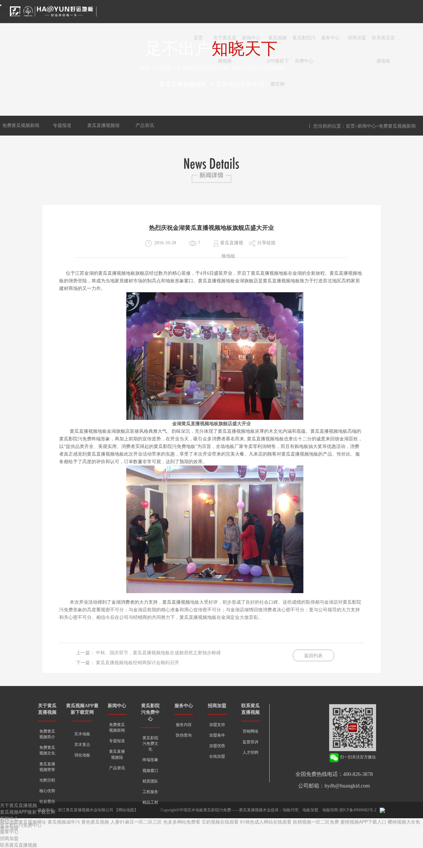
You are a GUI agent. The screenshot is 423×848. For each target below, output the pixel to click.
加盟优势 (217, 746)
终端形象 (150, 759)
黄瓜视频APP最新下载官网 (277, 42)
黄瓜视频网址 (32, 821)
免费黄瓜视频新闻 (20, 125)
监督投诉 (250, 742)
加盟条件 (217, 735)
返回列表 (313, 655)
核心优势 (47, 790)
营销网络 (250, 731)
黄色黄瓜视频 (95, 821)
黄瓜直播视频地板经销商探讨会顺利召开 (137, 662)
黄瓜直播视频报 (103, 125)
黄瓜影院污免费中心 (304, 42)
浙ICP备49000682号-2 (357, 810)
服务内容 (184, 724)
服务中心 (330, 37)
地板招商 (330, 810)
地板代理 (290, 810)
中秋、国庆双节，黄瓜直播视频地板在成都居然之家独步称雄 (158, 652)
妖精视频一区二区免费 (316, 821)
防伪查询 (184, 735)
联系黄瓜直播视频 (383, 42)
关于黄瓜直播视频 (224, 42)
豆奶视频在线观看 (220, 821)
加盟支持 (217, 724)
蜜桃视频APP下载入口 (363, 821)
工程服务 (150, 791)
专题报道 (62, 125)
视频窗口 (150, 770)
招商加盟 (357, 37)
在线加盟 (217, 756)
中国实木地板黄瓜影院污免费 (205, 810)
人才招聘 (250, 752)
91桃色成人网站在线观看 (265, 821)
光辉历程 (47, 780)
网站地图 (126, 810)
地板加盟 (310, 810)
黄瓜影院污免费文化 (150, 743)
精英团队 (150, 781)
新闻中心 (251, 37)
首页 (198, 37)
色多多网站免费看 (181, 821)
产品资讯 (144, 125)
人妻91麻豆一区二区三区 (136, 821)
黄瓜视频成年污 (64, 821)
